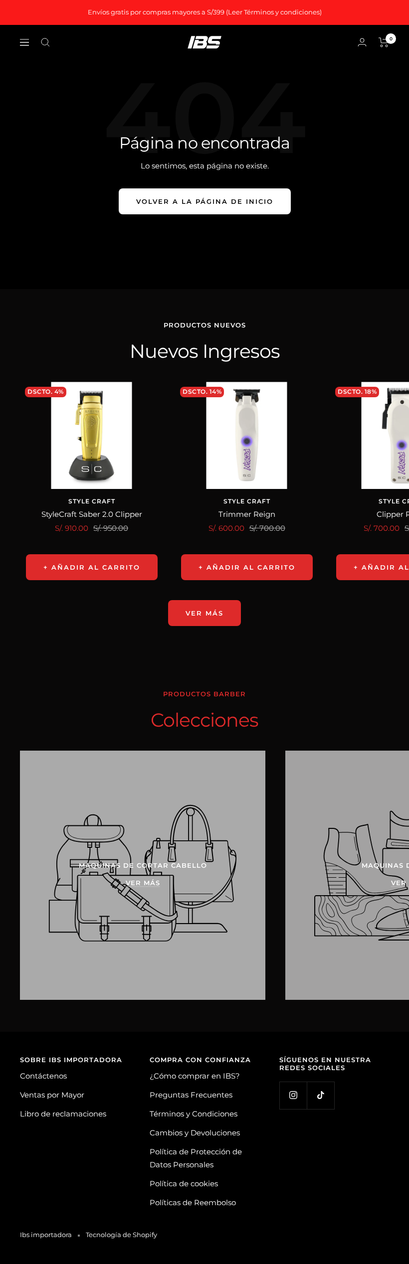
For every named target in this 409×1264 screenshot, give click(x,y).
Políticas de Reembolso (193, 1202)
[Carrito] (384, 42)
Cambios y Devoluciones (195, 1132)
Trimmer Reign (246, 514)
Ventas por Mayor (52, 1095)
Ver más (204, 613)
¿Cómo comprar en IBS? (195, 1076)
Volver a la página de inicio (204, 201)
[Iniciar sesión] (362, 42)
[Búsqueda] (45, 42)
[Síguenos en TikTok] (320, 1095)
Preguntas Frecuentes (191, 1095)
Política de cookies (184, 1183)
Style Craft (91, 501)
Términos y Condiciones (193, 1113)
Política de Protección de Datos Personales (196, 1158)
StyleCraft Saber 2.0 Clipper (91, 514)
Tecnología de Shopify (121, 1235)
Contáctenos (43, 1076)
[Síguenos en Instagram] (293, 1095)
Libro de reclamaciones (63, 1113)
